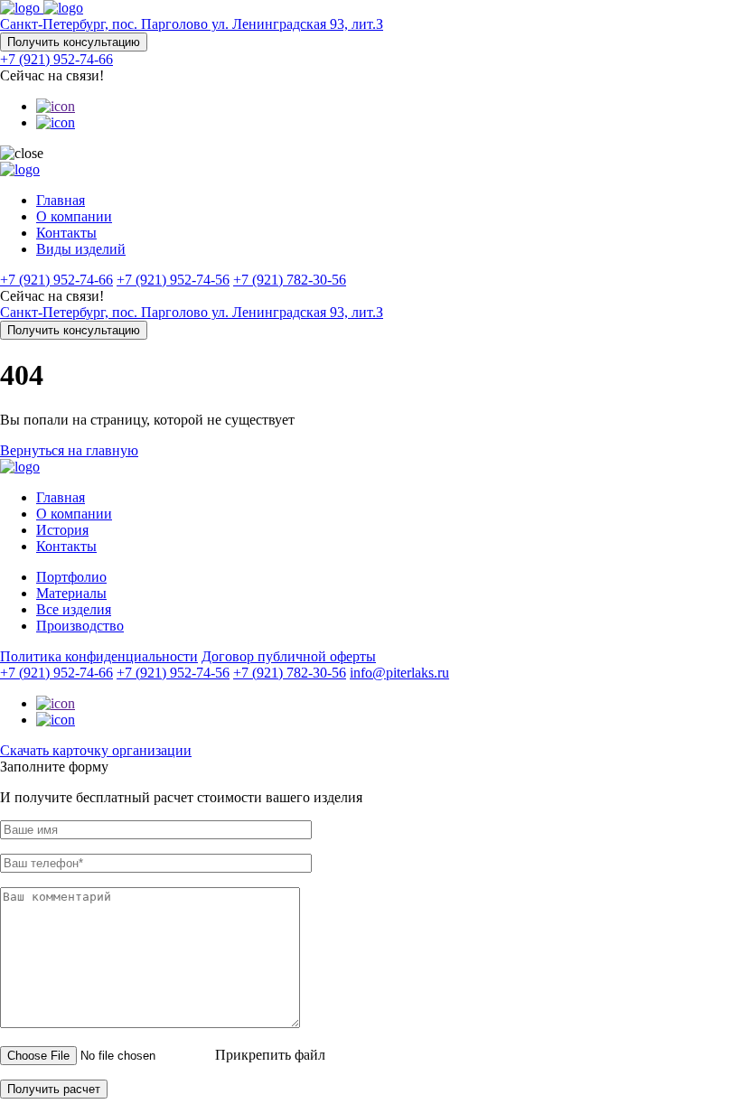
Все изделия (73, 609)
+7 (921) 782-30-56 (289, 279)
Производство (80, 625)
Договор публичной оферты (289, 656)
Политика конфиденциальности (99, 656)
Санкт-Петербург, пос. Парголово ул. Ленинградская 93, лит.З (191, 24)
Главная (60, 200)
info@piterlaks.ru (399, 672)
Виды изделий (81, 249)
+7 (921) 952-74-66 (56, 59)
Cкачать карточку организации (96, 750)
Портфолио (71, 577)
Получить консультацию (73, 42)
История (62, 530)
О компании (74, 216)
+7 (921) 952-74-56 (173, 279)
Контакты (66, 232)
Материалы (71, 593)
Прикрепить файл (270, 1054)
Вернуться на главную (69, 450)
